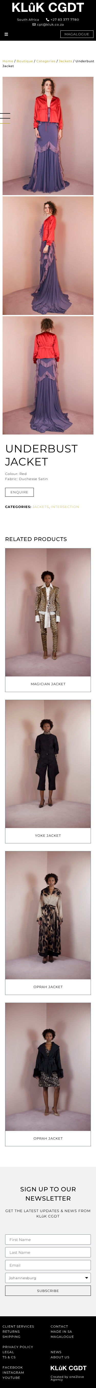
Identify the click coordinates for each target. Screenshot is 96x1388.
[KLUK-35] (48, 136)
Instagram (13, 1372)
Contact (59, 1326)
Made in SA (61, 1331)
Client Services (18, 1326)
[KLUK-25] (48, 255)
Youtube (11, 1378)
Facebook (13, 1367)
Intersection (65, 507)
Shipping (11, 1337)
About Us (60, 1357)
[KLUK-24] (48, 375)
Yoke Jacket (48, 835)
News (56, 1352)
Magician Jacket (48, 684)
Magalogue (62, 1337)
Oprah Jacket (48, 987)
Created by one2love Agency (67, 1378)
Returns (11, 1331)
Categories (46, 61)
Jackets (65, 61)
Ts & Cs (9, 1357)
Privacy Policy (18, 1347)
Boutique (25, 61)
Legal (8, 1352)
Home (8, 61)
